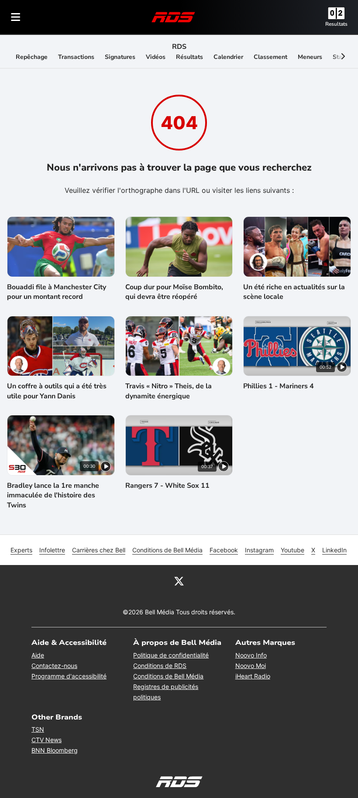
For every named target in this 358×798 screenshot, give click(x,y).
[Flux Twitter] (179, 580)
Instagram (259, 550)
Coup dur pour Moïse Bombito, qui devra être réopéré (174, 291)
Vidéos (155, 57)
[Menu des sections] (15, 17)
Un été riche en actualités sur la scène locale (294, 291)
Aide (37, 655)
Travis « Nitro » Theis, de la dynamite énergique (168, 391)
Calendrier (228, 57)
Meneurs (310, 57)
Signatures (120, 57)
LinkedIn (334, 550)
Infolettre (52, 550)
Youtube (292, 550)
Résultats (189, 57)
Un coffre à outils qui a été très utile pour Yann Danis (57, 391)
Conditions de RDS (159, 665)
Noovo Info (251, 655)
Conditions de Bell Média (167, 550)
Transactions (76, 57)
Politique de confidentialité (171, 655)
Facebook (224, 550)
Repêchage (32, 57)
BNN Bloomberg (54, 750)
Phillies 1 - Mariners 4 (278, 386)
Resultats (336, 24)
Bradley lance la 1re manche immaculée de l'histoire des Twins (53, 495)
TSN (37, 729)
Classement (270, 57)
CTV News (46, 739)
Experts (21, 550)
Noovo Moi (250, 665)
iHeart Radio (252, 676)
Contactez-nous (54, 665)
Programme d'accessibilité (69, 676)
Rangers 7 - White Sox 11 (167, 485)
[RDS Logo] (173, 16)
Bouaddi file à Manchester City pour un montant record (56, 291)
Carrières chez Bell (98, 550)
